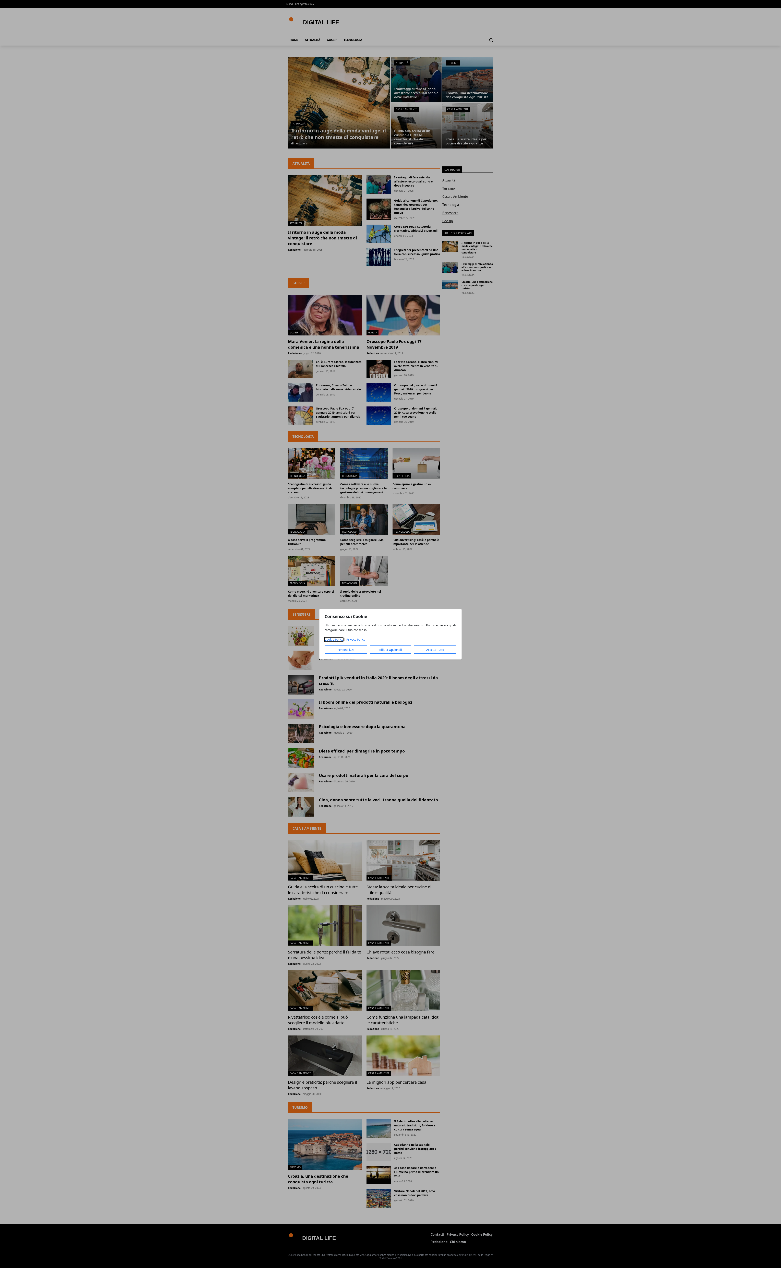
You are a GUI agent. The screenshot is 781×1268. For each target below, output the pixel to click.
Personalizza (346, 650)
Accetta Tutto (435, 650)
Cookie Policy (334, 639)
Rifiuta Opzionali (390, 650)
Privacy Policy (355, 639)
